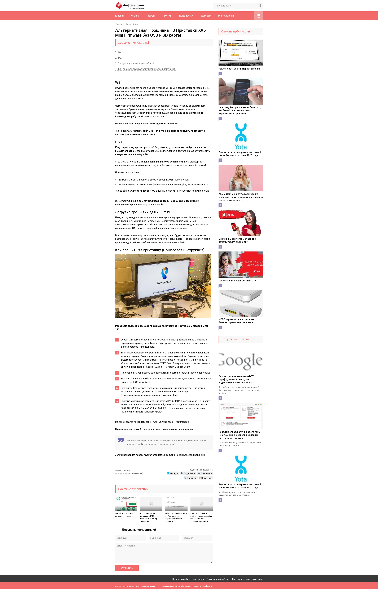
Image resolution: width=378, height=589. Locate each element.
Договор (206, 15)
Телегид (166, 15)
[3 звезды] (121, 473)
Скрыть (142, 42)
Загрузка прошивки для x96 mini (134, 63)
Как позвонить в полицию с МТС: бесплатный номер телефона (148, 517)
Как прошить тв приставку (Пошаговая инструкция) (145, 69)
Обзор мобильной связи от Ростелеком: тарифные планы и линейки (176, 517)
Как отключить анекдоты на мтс (237, 280)
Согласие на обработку (218, 579)
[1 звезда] (116, 473)
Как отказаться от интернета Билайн (239, 68)
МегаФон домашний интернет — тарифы (124, 514)
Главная (119, 15)
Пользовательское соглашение (247, 579)
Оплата (135, 15)
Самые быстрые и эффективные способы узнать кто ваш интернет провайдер (201, 517)
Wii (118, 52)
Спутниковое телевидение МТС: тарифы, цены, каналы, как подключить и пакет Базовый (237, 379)
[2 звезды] (119, 473)
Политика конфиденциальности (188, 579)
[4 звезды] (124, 473)
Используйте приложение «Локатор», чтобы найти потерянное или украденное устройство (240, 110)
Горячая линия (226, 15)
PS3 (119, 57)
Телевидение (186, 15)
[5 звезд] (126, 473)
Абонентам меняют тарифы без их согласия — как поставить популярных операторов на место (241, 197)
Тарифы (150, 15)
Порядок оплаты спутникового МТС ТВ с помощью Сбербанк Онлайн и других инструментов (239, 434)
